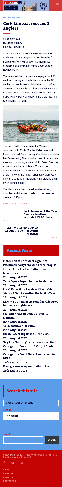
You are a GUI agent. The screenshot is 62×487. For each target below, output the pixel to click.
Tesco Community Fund (19, 326)
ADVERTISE (8, 477)
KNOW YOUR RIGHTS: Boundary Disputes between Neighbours (30, 303)
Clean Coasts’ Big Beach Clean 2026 (26, 334)
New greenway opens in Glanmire (26, 366)
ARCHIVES (8, 473)
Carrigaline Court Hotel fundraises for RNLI (29, 356)
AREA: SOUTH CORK (12, 203)
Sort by (7, 410)
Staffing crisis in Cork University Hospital (25, 315)
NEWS (25, 203)
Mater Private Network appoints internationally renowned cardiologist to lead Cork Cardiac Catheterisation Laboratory (29, 267)
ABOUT (6, 470)
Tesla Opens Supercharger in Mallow (27, 281)
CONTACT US (9, 481)
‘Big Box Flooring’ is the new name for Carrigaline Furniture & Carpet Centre (29, 344)
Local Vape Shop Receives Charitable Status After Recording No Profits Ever (29, 291)
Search (7, 434)
